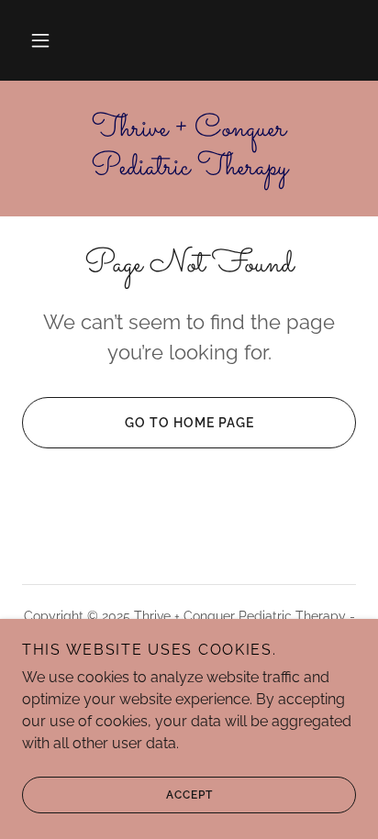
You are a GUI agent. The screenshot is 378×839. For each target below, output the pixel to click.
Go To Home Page (189, 422)
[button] (40, 40)
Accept (189, 795)
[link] (189, 148)
